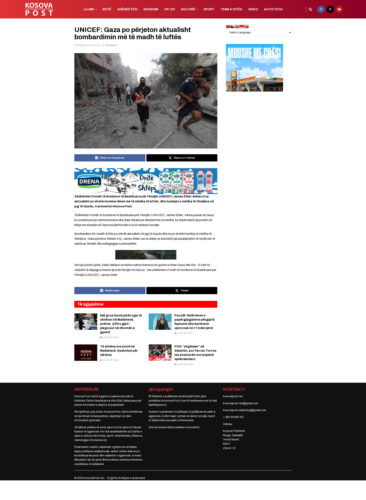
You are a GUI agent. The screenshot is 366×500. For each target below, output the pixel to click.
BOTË (107, 9)
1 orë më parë (110, 337)
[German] (242, 26)
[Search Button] (310, 9)
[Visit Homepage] (39, 9)
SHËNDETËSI (127, 9)
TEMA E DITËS (231, 9)
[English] (237, 26)
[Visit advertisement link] (145, 181)
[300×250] (254, 67)
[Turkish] (246, 26)
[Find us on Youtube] (339, 9)
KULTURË (188, 9)
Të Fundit (111, 45)
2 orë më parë (110, 360)
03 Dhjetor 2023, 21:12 (87, 45)
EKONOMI (151, 9)
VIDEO (253, 9)
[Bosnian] (232, 26)
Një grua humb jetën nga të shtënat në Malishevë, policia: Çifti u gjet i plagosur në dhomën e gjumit (121, 324)
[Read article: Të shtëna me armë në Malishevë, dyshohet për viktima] (85, 352)
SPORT (209, 9)
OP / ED (169, 9)
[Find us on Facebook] (321, 9)
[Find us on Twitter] (330, 9)
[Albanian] (228, 26)
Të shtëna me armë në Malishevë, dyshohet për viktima (119, 351)
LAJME (88, 9)
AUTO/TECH (273, 9)
